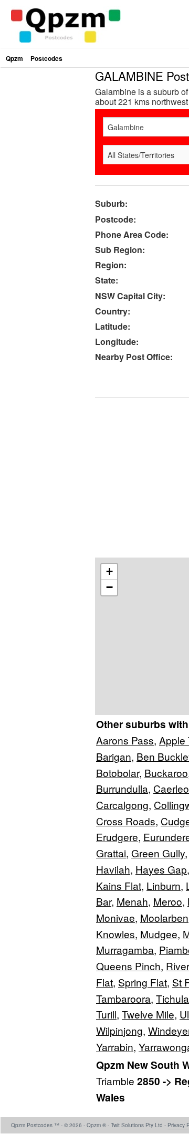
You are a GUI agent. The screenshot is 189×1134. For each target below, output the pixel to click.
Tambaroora (123, 998)
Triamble (116, 1081)
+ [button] (109, 571)
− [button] (109, 587)
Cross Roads (125, 821)
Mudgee (158, 934)
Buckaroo (166, 772)
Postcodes (46, 58)
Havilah (113, 869)
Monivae (115, 917)
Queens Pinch (128, 966)
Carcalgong (122, 804)
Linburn (163, 885)
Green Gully (158, 853)
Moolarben (164, 917)
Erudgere (117, 837)
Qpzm (14, 58)
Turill (106, 1014)
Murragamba (125, 949)
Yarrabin (114, 1047)
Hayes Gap (161, 869)
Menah (132, 901)
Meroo (167, 901)
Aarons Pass (125, 740)
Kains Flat (118, 885)
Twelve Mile (148, 1014)
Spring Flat (142, 982)
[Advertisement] (94, 164)
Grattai (111, 853)
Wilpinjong (119, 1030)
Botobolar (117, 772)
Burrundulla (122, 788)
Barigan (113, 756)
